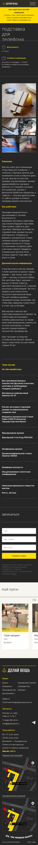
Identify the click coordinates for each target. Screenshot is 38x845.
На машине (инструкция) (13, 796)
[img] (4, 3)
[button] (33, 3)
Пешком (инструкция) (12, 755)
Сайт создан (31, 842)
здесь (14, 574)
